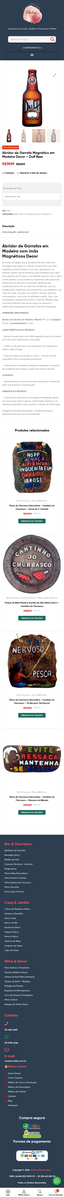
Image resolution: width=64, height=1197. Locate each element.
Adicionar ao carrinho (32, 521)
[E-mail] (6, 1050)
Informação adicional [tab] (15, 232)
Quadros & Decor (28, 598)
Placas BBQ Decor (39, 501)
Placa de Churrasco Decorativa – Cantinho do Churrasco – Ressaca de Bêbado (31, 799)
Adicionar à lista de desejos (33, 173)
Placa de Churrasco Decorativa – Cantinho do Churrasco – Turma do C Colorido (31, 507)
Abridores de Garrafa (24, 214)
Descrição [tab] (8, 226)
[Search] (52, 39)
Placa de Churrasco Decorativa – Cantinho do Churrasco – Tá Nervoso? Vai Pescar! (31, 701)
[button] (32, 54)
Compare (9, 173)
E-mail (9, 1056)
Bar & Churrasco (43, 214)
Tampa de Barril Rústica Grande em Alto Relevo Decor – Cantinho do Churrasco (32, 604)
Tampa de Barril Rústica (47, 598)
